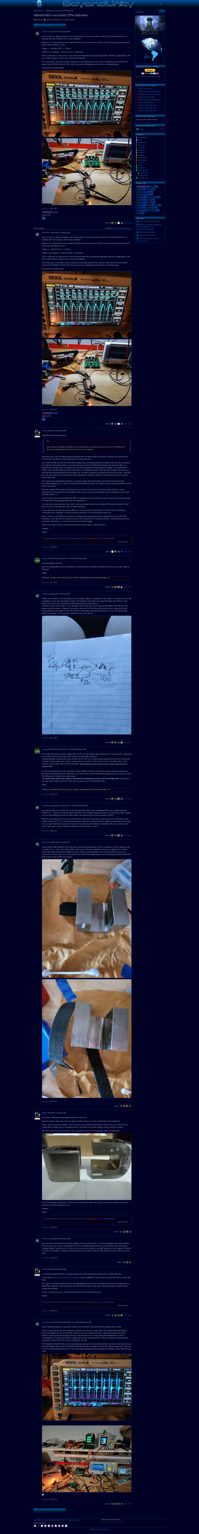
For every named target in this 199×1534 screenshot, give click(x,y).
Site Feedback (143, 170)
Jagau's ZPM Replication (147, 105)
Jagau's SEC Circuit (145, 89)
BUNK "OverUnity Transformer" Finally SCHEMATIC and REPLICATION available (149, 227)
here (61, 483)
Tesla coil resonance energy (149, 221)
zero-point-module (144, 194)
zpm (55, 212)
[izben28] (52, 1526)
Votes (129, 228)
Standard (116, 228)
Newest (123, 228)
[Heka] (62, 1526)
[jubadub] (42, 1526)
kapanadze (153, 210)
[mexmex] (56, 1526)
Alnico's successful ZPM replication (66, 1277)
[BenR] (59, 1526)
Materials (141, 150)
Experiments (142, 158)
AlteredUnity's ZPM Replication (149, 100)
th (158, 205)
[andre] (49, 1526)
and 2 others (128, 799)
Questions (141, 168)
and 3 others (128, 223)
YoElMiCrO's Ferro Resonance (149, 94)
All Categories (143, 137)
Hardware (141, 152)
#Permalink (45, 209)
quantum (141, 205)
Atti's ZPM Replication (146, 102)
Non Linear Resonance (147, 235)
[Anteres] (35, 1526)
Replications (142, 160)
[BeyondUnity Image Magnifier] (87, 103)
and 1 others (128, 835)
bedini (151, 200)
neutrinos (141, 210)
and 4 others (128, 551)
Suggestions (143, 173)
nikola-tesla (154, 197)
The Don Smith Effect (147, 232)
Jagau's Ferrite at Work (146, 97)
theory (140, 207)
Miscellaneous (143, 178)
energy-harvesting (144, 192)
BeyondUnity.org (103, 1529)
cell (151, 202)
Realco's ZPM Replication (147, 108)
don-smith (141, 197)
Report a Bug (143, 175)
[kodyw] (66, 1526)
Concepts (141, 147)
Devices (140, 163)
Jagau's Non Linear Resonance (149, 91)
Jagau (44, 558)
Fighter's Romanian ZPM (147, 111)
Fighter (44, 431)
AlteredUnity (46, 31)
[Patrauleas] (38, 1526)
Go (162, 12)
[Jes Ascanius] (45, 1526)
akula (140, 213)
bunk (150, 205)
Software (141, 155)
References (142, 142)
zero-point (151, 207)
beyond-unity (47, 212)
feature (141, 189)
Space (140, 165)
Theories (141, 145)
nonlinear (141, 202)
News (140, 140)
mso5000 (141, 200)
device (151, 189)
